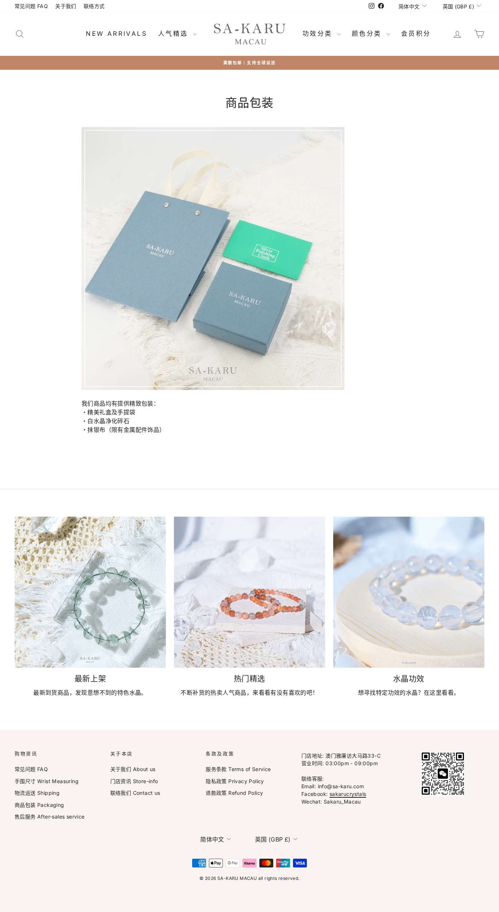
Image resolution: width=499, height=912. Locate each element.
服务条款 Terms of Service (238, 769)
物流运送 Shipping (37, 793)
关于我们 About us (133, 769)
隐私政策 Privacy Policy (235, 781)
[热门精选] (249, 592)
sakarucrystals (348, 794)
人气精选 (174, 33)
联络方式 (94, 6)
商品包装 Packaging (39, 805)
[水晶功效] (408, 592)
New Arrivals (116, 33)
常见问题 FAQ (31, 6)
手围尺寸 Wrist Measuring (47, 781)
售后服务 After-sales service (50, 816)
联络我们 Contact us (135, 793)
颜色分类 (368, 33)
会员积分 (416, 33)
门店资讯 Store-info (134, 781)
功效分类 (318, 33)
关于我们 (65, 6)
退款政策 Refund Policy (234, 793)
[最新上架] (90, 592)
